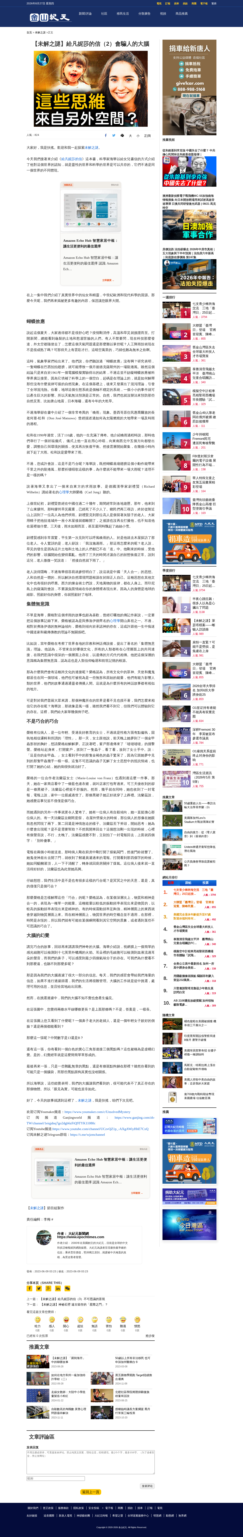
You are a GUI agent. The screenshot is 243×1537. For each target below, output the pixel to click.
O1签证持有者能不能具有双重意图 (204, 712)
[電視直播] (189, 1239)
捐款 (185, 3)
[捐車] (189, 563)
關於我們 (33, 1507)
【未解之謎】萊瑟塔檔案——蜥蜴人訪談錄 (204, 625)
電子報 (204, 3)
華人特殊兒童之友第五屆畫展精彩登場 (204, 482)
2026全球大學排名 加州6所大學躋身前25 (204, 690)
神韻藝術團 (83, 1515)
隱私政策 (78, 1507)
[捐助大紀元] (189, 1203)
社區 (104, 13)
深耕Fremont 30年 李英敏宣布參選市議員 (204, 734)
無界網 (182, 1515)
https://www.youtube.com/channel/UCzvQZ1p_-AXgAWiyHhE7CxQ (100, 1129)
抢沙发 (150, 1335)
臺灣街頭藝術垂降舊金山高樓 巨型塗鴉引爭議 (204, 504)
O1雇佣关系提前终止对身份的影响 (204, 755)
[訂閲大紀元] (189, 1133)
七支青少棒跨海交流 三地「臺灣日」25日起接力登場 (204, 308)
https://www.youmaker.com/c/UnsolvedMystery (97, 1112)
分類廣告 (144, 13)
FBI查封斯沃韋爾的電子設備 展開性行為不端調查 (204, 460)
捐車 (176, 3)
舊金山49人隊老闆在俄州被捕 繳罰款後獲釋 (204, 417)
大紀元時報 (101, 1515)
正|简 (147, 135)
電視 (159, 3)
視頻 (163, 13)
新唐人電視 (65, 1515)
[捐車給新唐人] (189, 134)
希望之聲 (117, 1515)
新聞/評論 (85, 13)
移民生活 (123, 13)
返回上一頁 (90, 1492)
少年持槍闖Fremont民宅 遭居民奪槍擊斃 (204, 439)
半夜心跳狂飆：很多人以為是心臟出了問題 (204, 603)
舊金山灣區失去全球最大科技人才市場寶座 (204, 351)
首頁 (29, 32)
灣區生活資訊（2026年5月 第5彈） (204, 777)
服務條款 (63, 1507)
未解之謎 (40, 32)
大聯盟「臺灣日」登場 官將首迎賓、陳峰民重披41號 (204, 330)
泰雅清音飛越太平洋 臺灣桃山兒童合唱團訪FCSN (204, 373)
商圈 (194, 3)
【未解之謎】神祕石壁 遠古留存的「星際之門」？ (74, 1304)
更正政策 (48, 1507)
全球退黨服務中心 (138, 1515)
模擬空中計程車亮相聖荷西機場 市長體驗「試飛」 (204, 395)
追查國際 (49, 1515)
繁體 (213, 3)
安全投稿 (93, 1507)
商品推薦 (182, 13)
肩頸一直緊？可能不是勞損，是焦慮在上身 (204, 647)
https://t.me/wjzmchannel (87, 1134)
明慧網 (157, 1515)
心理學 (64, 492)
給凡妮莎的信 (71, 159)
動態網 (170, 1515)
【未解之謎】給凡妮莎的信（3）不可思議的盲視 (72, 1299)
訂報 (167, 3)
